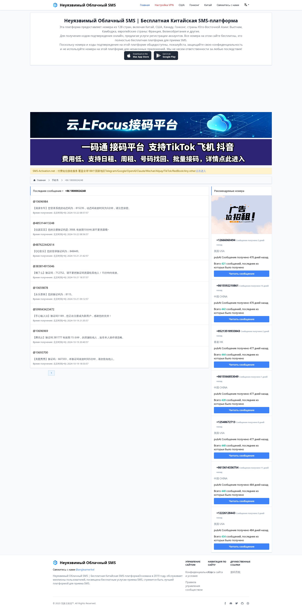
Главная (145, 5)
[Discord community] (231, 603)
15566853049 (227, 376)
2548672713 (225, 422)
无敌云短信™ (67, 603)
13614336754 (227, 467)
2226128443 (225, 513)
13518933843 (228, 331)
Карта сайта (215, 572)
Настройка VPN (164, 5)
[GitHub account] (242, 603)
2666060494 (225, 240)
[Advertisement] (151, 88)
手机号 (55, 180)
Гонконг (194, 5)
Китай (208, 5)
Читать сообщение (241, 273)
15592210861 (227, 285)
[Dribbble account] (248, 603)
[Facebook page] (225, 603)
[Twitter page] (236, 603)
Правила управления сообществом (194, 585)
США (182, 5)
